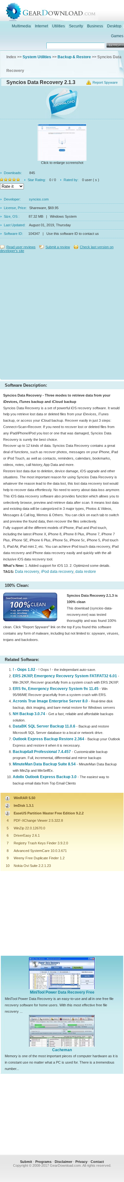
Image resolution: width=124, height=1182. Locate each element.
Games (117, 36)
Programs (43, 1162)
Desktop (114, 26)
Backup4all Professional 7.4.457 (42, 751)
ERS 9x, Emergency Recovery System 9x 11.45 (56, 688)
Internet (41, 26)
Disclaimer (63, 1162)
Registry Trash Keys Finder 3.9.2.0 (41, 843)
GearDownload (68, 10)
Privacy (81, 1162)
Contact (97, 1162)
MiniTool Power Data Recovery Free (62, 992)
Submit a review (57, 247)
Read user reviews (21, 247)
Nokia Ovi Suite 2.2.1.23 (32, 866)
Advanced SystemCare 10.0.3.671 (40, 851)
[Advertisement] (62, 315)
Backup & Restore (74, 57)
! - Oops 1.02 (24, 669)
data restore (85, 571)
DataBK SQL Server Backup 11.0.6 (44, 726)
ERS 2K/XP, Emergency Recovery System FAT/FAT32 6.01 (65, 676)
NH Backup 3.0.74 (29, 714)
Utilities (58, 26)
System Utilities (37, 57)
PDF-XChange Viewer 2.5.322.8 (38, 820)
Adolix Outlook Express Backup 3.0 (45, 777)
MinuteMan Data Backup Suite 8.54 (44, 764)
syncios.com (39, 199)
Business (95, 26)
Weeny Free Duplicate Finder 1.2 (39, 858)
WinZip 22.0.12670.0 (29, 828)
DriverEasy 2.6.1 (27, 835)
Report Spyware (105, 82)
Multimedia (21, 26)
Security (76, 26)
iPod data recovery (57, 571)
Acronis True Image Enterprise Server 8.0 (50, 701)
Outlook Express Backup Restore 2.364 (48, 739)
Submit (26, 1162)
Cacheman (62, 1050)
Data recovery (27, 571)
